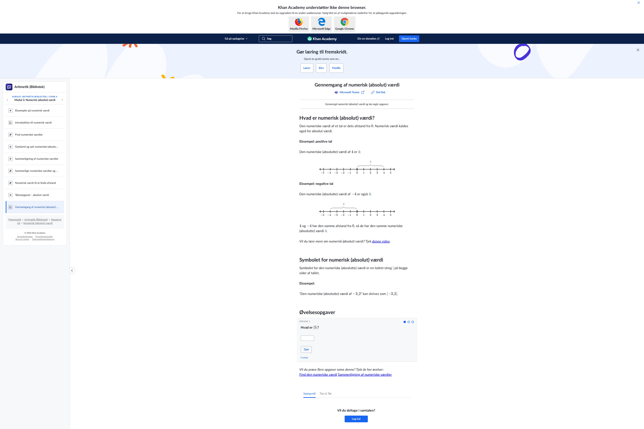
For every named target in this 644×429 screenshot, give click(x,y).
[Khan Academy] (322, 39)
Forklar (304, 357)
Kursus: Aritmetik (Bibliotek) (29, 97)
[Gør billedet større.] (357, 168)
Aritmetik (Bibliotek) (36, 219)
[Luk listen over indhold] (72, 270)
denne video (381, 241)
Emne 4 (53, 97)
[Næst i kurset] (62, 100)
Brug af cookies (22, 239)
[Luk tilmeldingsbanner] (638, 50)
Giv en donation (366, 38)
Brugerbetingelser (25, 237)
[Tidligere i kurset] (7, 100)
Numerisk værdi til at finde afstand (35, 183)
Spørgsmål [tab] (309, 393)
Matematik (14, 219)
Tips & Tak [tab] (326, 393)
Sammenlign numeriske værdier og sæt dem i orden (37, 171)
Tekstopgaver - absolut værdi (32, 195)
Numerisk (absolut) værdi (38, 223)
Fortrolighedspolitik (43, 237)
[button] (405, 322)
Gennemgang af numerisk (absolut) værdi (37, 207)
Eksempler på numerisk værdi (32, 110)
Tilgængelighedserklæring (43, 239)
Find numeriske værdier (29, 134)
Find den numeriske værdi (318, 374)
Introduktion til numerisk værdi (33, 122)
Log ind (389, 38)
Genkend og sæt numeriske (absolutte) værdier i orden (37, 146)
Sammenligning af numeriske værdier (36, 159)
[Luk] (638, 2)
